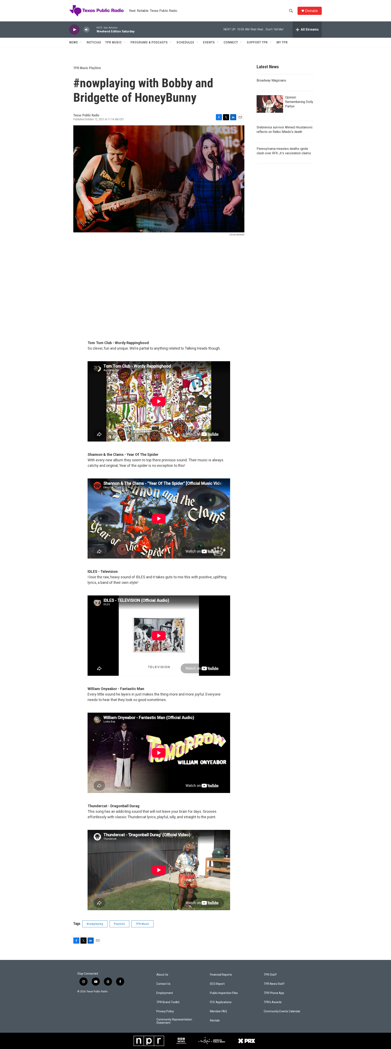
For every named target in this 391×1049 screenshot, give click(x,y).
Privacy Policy (165, 1011)
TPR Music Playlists (87, 68)
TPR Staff (270, 974)
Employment (164, 993)
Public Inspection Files (224, 993)
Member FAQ (218, 1011)
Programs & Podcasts (149, 42)
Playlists (119, 923)
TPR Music (113, 42)
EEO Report (217, 983)
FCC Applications (221, 1002)
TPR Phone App (274, 993)
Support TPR (257, 42)
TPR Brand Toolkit (167, 1002)
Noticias (94, 42)
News (73, 42)
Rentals (215, 1020)
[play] (74, 29)
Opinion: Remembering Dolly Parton (299, 101)
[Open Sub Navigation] (81, 42)
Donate (311, 11)
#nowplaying (95, 923)
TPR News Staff (274, 983)
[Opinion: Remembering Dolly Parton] (270, 104)
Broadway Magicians (271, 80)
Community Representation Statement (174, 1021)
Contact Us (163, 983)
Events (209, 42)
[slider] (93, 29)
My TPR (282, 42)
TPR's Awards (273, 1002)
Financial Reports (221, 974)
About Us (162, 974)
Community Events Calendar (282, 1011)
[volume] (86, 29)
